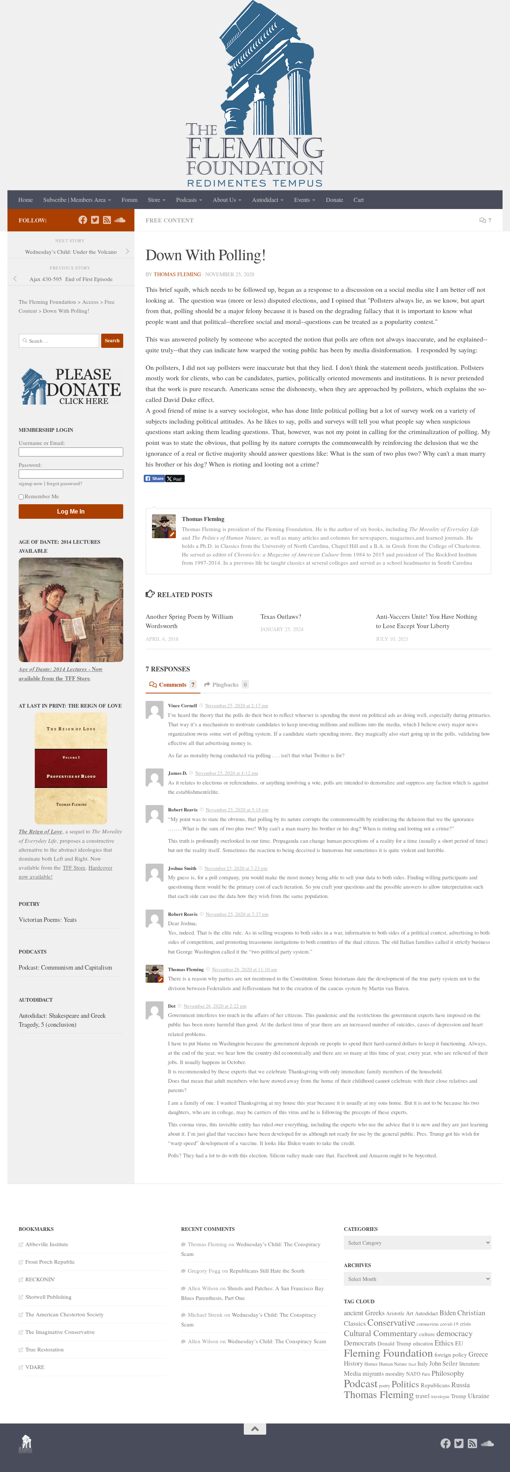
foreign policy (451, 1354)
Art (409, 1313)
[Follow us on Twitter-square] (94, 219)
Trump (458, 1396)
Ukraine (478, 1395)
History (353, 1363)
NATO (413, 1373)
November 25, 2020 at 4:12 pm (226, 773)
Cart (359, 199)
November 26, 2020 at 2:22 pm (215, 1005)
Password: (30, 464)
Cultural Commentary (380, 1332)
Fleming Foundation (388, 1352)
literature (469, 1363)
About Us (224, 199)
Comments (177, 684)
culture (427, 1334)
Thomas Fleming (177, 274)
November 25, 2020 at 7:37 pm (237, 914)
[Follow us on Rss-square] (106, 219)
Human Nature (393, 1363)
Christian (471, 1312)
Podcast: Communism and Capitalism (65, 967)
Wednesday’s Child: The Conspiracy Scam (276, 1341)
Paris (426, 1374)
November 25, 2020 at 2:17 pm (236, 705)
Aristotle (395, 1313)
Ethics (444, 1343)
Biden (447, 1312)
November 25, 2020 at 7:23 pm (236, 868)
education (423, 1343)
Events (302, 199)
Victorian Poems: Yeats (48, 919)
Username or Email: (42, 442)
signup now (31, 483)
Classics (355, 1323)
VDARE (34, 1366)
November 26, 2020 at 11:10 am (244, 969)
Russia (460, 1384)
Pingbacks (229, 684)
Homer (370, 1363)
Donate (334, 199)
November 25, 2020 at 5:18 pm (237, 809)
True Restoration (44, 1349)
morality (395, 1373)
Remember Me (42, 496)
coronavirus (428, 1323)
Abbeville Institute (46, 1244)
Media (352, 1373)
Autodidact (265, 199)
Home (25, 199)
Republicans (435, 1385)
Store (154, 199)
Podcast (360, 1383)
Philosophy (448, 1373)
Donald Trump (394, 1343)
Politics (405, 1384)
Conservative (391, 1322)
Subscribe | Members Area (74, 199)
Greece (478, 1354)
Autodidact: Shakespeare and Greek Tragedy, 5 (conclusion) (62, 1020)
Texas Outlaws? (281, 616)
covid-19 (449, 1323)
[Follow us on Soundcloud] (118, 219)
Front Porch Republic (50, 1261)
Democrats (360, 1343)
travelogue (440, 1396)
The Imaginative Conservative (60, 1331)
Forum (129, 199)
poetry (384, 1385)
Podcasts (186, 199)
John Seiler (443, 1363)
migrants (373, 1373)
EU (459, 1343)
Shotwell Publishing (48, 1296)
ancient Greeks (364, 1312)
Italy (422, 1363)
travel (423, 1395)
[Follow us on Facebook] (82, 219)
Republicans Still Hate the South (267, 1270)
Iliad (412, 1364)
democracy (454, 1332)
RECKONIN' (40, 1279)
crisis (465, 1323)
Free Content (170, 220)
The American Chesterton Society (64, 1314)
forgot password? (64, 483)
